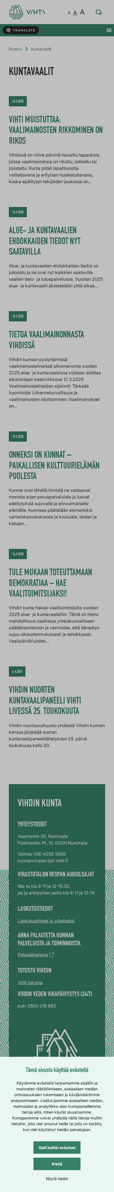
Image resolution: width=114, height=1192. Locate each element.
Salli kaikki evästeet (57, 1147)
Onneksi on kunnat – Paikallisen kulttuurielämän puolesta (54, 466)
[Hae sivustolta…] (99, 12)
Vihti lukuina (30, 982)
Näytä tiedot (57, 1178)
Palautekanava (33, 954)
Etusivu (15, 49)
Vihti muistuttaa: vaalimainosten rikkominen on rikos (56, 131)
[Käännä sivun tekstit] (20, 30)
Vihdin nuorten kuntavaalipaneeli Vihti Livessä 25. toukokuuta (45, 701)
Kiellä (57, 1164)
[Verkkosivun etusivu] (27, 12)
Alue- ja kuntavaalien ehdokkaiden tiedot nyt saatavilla (45, 242)
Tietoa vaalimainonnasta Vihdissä (46, 341)
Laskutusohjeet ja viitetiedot (46, 921)
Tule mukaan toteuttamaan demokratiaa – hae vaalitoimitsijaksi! (50, 584)
